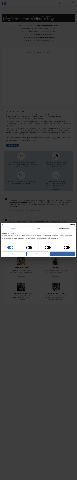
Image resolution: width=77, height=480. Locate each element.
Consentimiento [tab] (13, 228)
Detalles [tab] (38, 228)
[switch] (29, 247)
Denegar (14, 253)
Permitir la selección (38, 253)
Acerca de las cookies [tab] (64, 228)
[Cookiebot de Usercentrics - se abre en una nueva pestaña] (66, 225)
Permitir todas (63, 253)
